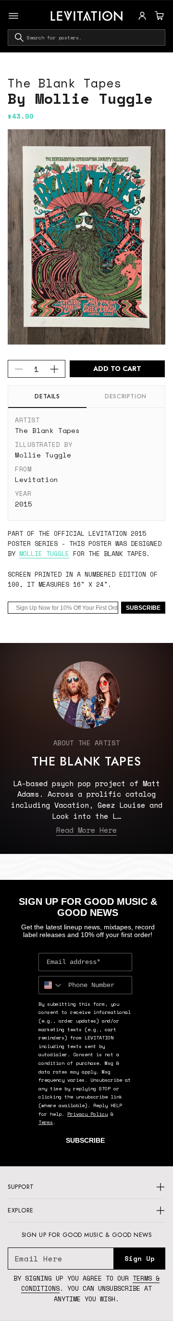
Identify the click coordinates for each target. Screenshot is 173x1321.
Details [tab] (47, 396)
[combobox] (86, 37)
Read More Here (86, 830)
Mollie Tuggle (43, 455)
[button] (158, 16)
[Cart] (158, 16)
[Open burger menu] (13, 16)
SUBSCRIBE (143, 608)
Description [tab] (126, 396)
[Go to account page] (142, 16)
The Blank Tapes (64, 83)
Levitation (36, 479)
